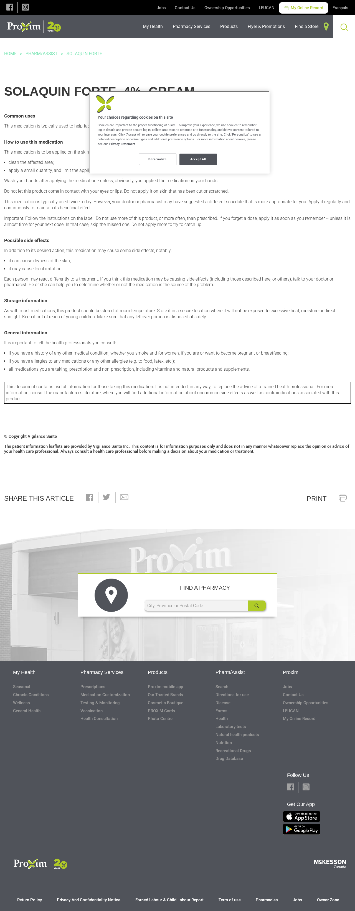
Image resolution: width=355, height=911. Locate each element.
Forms (221, 710)
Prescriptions (92, 686)
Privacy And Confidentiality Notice (88, 899)
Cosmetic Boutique (165, 702)
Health (221, 718)
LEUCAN (267, 7)
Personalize (157, 159)
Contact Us (185, 7)
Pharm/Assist (42, 53)
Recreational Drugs (233, 750)
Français (340, 7)
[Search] (257, 605)
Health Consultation (99, 718)
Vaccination (91, 710)
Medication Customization (105, 694)
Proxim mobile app (165, 686)
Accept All (198, 159)
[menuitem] (154, 26)
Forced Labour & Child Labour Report (169, 899)
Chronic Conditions (31, 694)
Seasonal (21, 686)
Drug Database (229, 758)
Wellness (21, 702)
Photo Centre (160, 718)
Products (158, 672)
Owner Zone (328, 899)
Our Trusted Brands (165, 694)
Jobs (161, 7)
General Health (26, 710)
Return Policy (29, 899)
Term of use (230, 899)
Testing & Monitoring (100, 702)
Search (221, 686)
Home (10, 53)
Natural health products (237, 734)
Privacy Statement (122, 144)
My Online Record (306, 7)
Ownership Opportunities (227, 7)
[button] (9, 7)
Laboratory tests (230, 726)
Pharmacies (267, 899)
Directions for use (232, 694)
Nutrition (223, 742)
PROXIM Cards (161, 710)
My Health (24, 672)
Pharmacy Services (101, 672)
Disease (222, 702)
